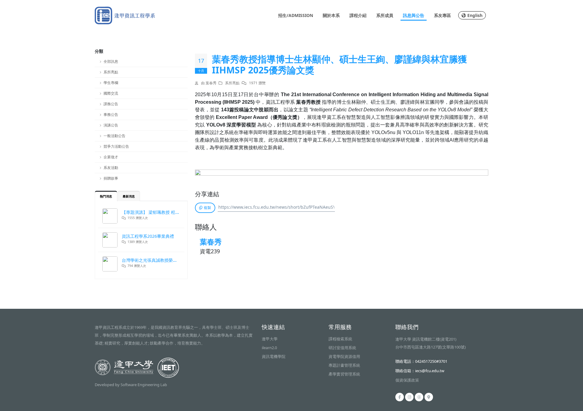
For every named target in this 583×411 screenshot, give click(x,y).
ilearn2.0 (269, 347)
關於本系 (331, 15)
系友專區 (442, 15)
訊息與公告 (413, 15)
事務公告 (111, 114)
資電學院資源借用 (344, 356)
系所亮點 (111, 72)
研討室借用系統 (342, 347)
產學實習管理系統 (344, 374)
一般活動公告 (114, 135)
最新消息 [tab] (129, 196)
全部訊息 (111, 61)
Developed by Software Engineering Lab (131, 384)
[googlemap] (428, 397)
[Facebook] (399, 397)
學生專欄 (111, 82)
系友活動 (111, 167)
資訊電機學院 (273, 356)
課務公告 (111, 103)
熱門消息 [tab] (106, 196)
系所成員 (384, 15)
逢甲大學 (270, 339)
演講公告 (111, 125)
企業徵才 (111, 157)
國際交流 (111, 93)
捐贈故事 (111, 178)
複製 (207, 207)
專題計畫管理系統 (344, 365)
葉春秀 (211, 242)
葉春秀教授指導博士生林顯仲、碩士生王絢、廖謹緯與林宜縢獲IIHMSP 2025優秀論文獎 (339, 65)
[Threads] (419, 397)
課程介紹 (358, 15)
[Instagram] (409, 397)
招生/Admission (295, 15)
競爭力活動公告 (116, 146)
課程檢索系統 (340, 339)
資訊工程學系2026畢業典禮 (148, 236)
